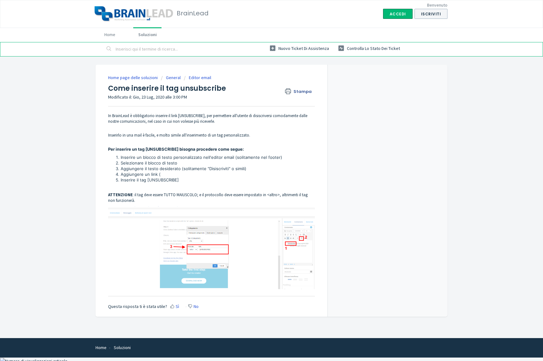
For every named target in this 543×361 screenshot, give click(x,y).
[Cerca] (109, 49)
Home (109, 34)
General (173, 77)
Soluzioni (147, 34)
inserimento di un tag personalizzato (218, 135)
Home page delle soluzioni (133, 77)
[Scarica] (260, 98)
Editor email (200, 77)
